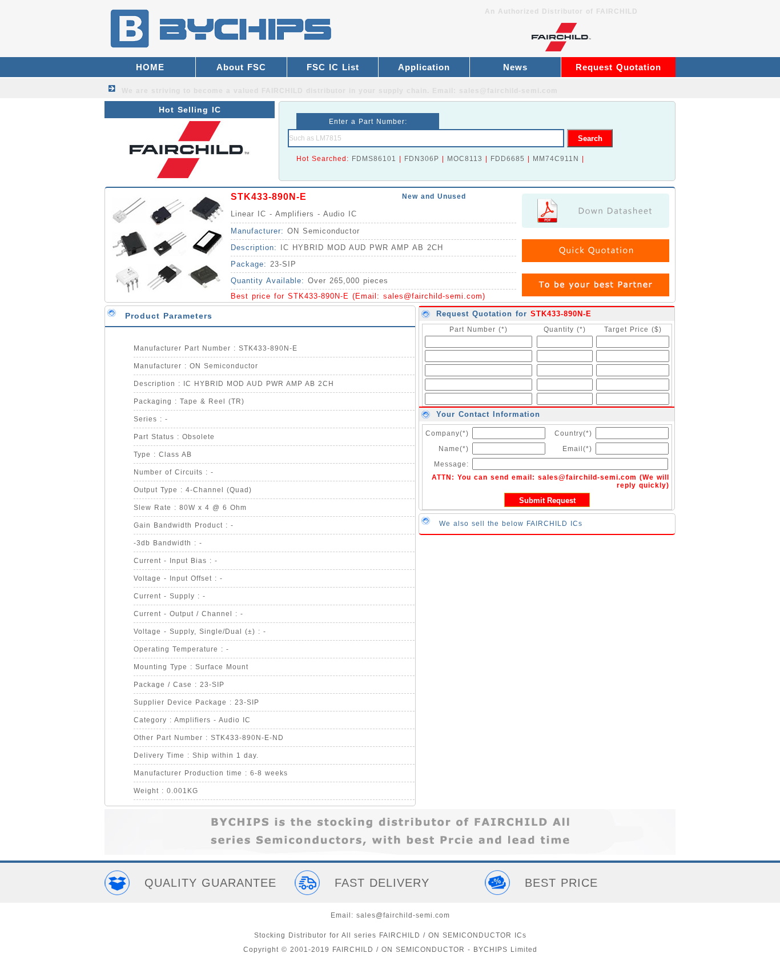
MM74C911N (556, 159)
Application (424, 67)
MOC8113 (465, 159)
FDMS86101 (374, 159)
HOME (150, 67)
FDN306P (421, 159)
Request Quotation (618, 67)
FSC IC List (333, 67)
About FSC (241, 67)
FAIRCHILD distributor (304, 91)
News (515, 67)
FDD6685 (507, 159)
